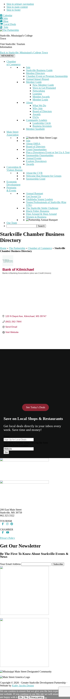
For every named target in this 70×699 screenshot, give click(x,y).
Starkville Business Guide (39, 70)
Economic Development (13, 183)
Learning (37, 93)
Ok (20, 697)
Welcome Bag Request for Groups (43, 175)
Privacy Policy (7, 538)
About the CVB (34, 173)
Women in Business (36, 217)
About (29, 102)
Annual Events (33, 158)
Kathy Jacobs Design (23, 685)
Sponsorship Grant (35, 178)
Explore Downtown (36, 161)
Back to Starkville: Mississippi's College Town (24, 52)
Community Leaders (36, 120)
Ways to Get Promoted (44, 87)
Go (6, 452)
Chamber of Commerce (14, 63)
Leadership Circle (42, 123)
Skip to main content (17, 7)
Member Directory (35, 73)
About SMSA (33, 143)
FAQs (36, 117)
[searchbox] (22, 226)
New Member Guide (43, 85)
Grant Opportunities (36, 149)
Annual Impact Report (37, 79)
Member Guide (34, 82)
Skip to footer (14, 9)
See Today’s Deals (35, 407)
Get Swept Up (33, 196)
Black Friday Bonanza (37, 211)
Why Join (37, 108)
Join (5, 27)
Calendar (7, 15)
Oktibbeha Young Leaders (39, 199)
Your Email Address (10, 564)
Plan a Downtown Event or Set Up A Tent (48, 152)
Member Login (40, 99)
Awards (37, 114)
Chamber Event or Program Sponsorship (47, 76)
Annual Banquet (34, 193)
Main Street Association (13, 133)
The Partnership (17, 248)
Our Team (12, 222)
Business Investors (42, 126)
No (26, 697)
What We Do (39, 105)
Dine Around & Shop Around (41, 214)
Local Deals (9, 24)
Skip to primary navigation (20, 4)
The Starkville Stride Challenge (42, 208)
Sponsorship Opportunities (39, 155)
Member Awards (41, 96)
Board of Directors (42, 111)
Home (3, 248)
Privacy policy (36, 697)
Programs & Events (11, 189)
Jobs (5, 18)
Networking (39, 90)
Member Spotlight (35, 129)
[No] (45, 698)
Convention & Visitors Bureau (14, 168)
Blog (5, 21)
